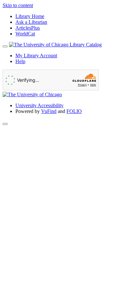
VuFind (48, 111)
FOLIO (74, 111)
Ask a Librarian (31, 22)
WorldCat (25, 33)
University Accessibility (39, 105)
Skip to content (18, 5)
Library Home (29, 16)
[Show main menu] (5, 46)
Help (20, 61)
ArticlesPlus (27, 28)
